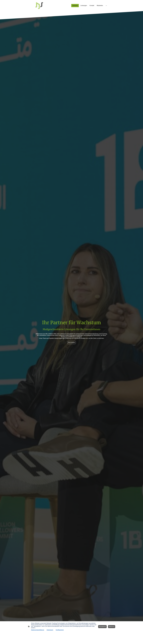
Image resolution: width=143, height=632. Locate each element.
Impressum (50, 630)
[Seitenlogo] (39, 5)
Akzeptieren (102, 626)
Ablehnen (111, 626)
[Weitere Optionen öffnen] (106, 5)
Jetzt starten (71, 342)
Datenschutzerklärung (37, 630)
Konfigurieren (60, 630)
